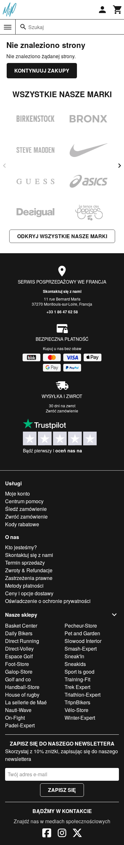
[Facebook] (47, 834)
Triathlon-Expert (82, 694)
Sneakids (75, 664)
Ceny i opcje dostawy (29, 593)
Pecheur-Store (81, 625)
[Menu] (7, 27)
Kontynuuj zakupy (41, 70)
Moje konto (17, 493)
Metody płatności (24, 585)
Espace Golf (19, 656)
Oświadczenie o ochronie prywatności (48, 601)
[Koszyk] (118, 9)
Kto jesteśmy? (21, 547)
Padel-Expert (20, 725)
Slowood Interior (83, 641)
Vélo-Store (76, 710)
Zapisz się (62, 790)
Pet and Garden (82, 633)
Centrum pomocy (24, 501)
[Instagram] (62, 834)
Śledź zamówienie (26, 508)
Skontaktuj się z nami (62, 291)
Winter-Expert (80, 717)
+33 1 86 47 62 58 (62, 312)
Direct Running (22, 641)
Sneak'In (74, 656)
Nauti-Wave (18, 710)
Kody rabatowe (22, 524)
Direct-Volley (19, 648)
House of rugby (22, 694)
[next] (119, 165)
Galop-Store (18, 671)
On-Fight (15, 717)
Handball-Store (22, 687)
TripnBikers (77, 702)
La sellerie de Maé (26, 702)
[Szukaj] (23, 27)
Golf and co (18, 679)
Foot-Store (17, 664)
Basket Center (21, 625)
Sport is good (79, 671)
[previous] (4, 165)
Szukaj (36, 27)
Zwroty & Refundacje (28, 570)
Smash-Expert (81, 648)
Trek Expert (77, 687)
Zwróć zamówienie (62, 410)
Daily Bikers (18, 633)
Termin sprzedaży (25, 562)
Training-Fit (77, 679)
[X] (77, 834)
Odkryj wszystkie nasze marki (62, 236)
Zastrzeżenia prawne (28, 578)
